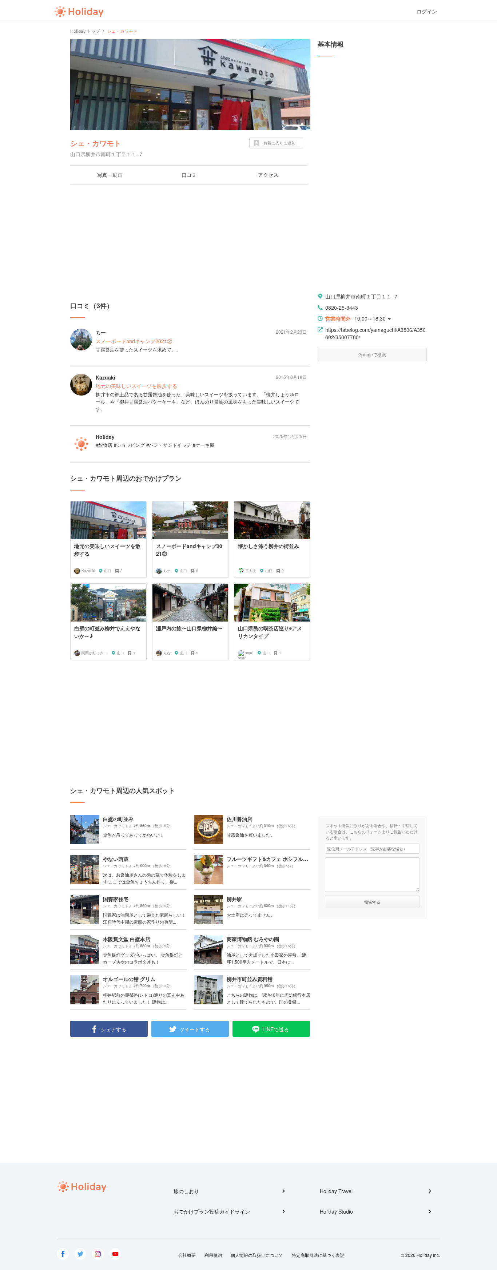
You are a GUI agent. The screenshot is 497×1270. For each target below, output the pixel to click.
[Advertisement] (190, 243)
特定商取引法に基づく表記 (318, 1255)
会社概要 (187, 1255)
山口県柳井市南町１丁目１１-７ (361, 296)
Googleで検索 (372, 354)
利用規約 (213, 1255)
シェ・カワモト (95, 143)
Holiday (79, 11)
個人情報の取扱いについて (257, 1255)
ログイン (427, 11)
